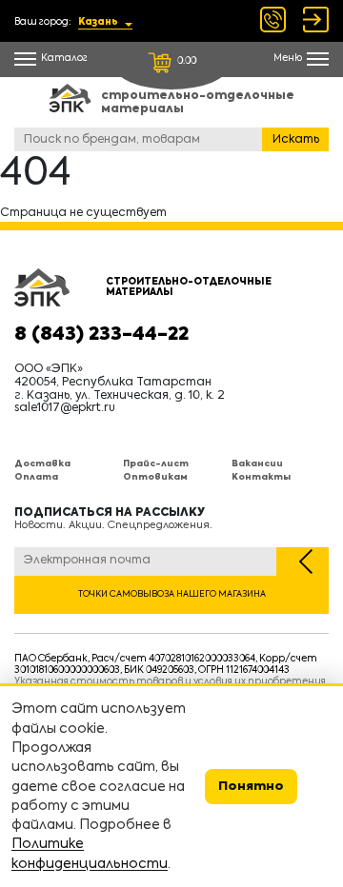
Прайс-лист (156, 464)
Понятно (251, 786)
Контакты (261, 477)
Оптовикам (155, 477)
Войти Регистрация (316, 19)
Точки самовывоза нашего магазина (172, 594)
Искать (295, 140)
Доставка (42, 464)
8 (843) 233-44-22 (101, 335)
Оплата (36, 477)
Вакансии (257, 464)
